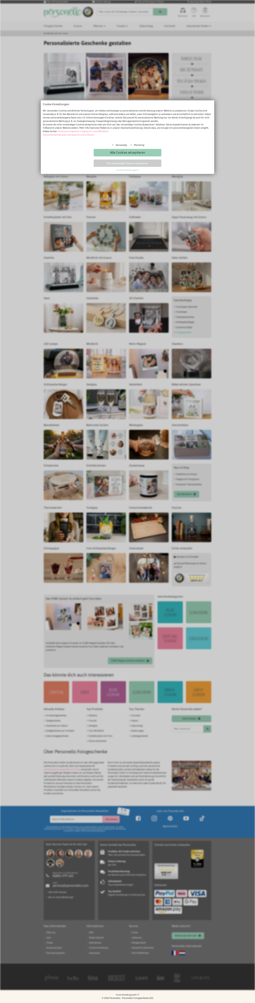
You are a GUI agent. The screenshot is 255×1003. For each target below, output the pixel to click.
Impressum (71, 134)
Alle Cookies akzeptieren (127, 152)
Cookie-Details (86, 134)
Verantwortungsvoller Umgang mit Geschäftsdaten (83, 131)
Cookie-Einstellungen (126, 170)
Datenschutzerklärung (54, 134)
